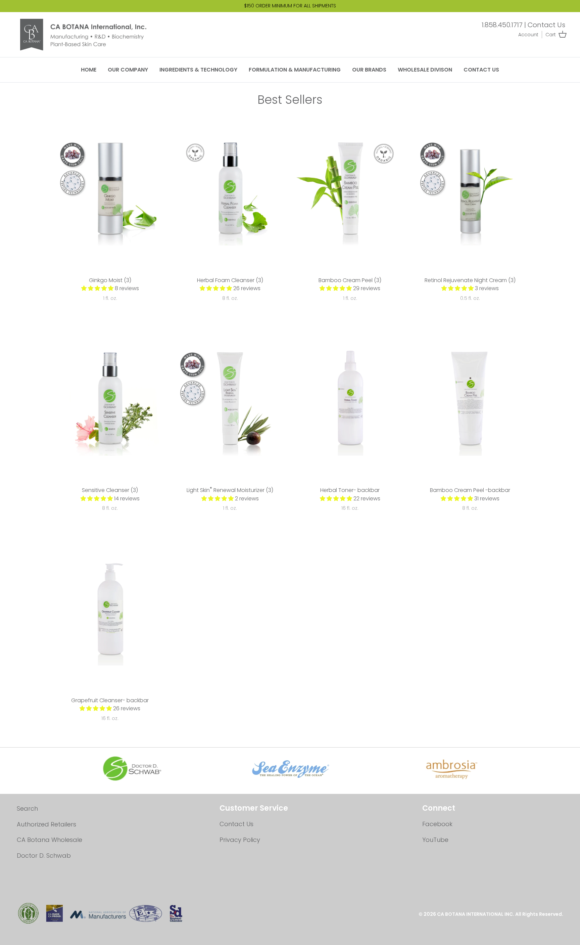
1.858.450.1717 (502, 25)
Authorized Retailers (46, 824)
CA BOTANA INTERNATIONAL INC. (476, 914)
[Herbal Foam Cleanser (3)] (230, 190)
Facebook (437, 824)
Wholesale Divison (425, 70)
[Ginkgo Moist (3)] (110, 190)
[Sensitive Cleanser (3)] (110, 400)
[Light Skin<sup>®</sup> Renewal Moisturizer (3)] (230, 400)
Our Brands (369, 70)
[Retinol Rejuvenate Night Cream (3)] (470, 190)
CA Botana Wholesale (49, 840)
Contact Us (546, 25)
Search (27, 808)
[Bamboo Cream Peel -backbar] (470, 400)
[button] (98, 288)
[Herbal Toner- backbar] (350, 400)
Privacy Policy (240, 840)
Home (88, 70)
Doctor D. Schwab (44, 855)
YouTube (435, 840)
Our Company (128, 70)
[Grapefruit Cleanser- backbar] (110, 611)
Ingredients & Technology (198, 70)
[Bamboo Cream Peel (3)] (350, 190)
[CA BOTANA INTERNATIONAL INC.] (89, 35)
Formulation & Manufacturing (295, 70)
